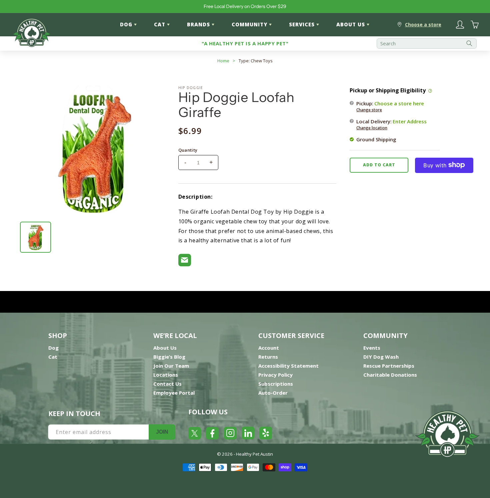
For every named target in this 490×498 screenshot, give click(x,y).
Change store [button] (369, 109)
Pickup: (390, 106)
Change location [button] (371, 127)
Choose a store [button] (423, 24)
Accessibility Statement (288, 365)
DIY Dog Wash (381, 356)
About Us (165, 347)
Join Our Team (171, 365)
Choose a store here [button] (399, 103)
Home (223, 61)
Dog (53, 347)
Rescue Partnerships (388, 365)
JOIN (162, 432)
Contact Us (167, 383)
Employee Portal (174, 392)
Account (268, 347)
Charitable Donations (390, 374)
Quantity (188, 150)
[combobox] (427, 43)
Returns (268, 356)
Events (371, 347)
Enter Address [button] (410, 121)
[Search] (469, 43)
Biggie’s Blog (169, 356)
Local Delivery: (391, 124)
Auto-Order (273, 392)
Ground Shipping (376, 139)
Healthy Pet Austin (254, 454)
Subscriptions (275, 383)
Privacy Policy (275, 374)
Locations (165, 374)
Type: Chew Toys (256, 61)
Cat (52, 356)
